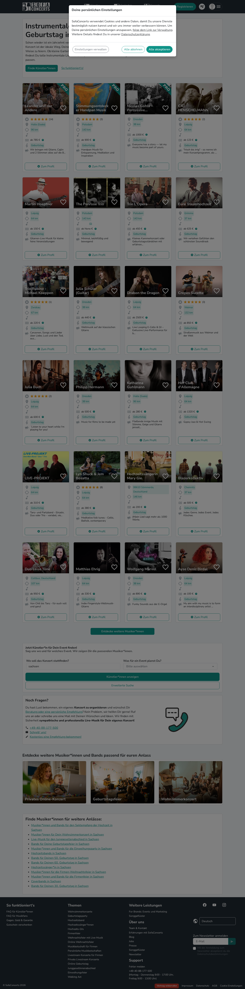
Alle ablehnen (133, 49)
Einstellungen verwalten (91, 49)
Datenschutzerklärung (135, 34)
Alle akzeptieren (159, 49)
